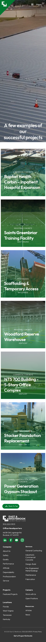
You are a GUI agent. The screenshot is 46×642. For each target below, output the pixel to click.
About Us (6, 551)
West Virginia (8, 611)
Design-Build (30, 564)
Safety (5, 555)
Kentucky (6, 619)
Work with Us (30, 594)
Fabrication (30, 579)
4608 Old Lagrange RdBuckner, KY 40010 (12, 533)
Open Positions (31, 598)
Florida (6, 606)
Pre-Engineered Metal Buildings (31, 569)
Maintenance (30, 575)
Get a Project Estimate (23, 636)
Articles (28, 610)
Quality (6, 559)
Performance (8, 564)
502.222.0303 (9, 524)
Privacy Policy (37, 632)
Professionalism (9, 576)
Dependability (8, 572)
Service (6, 580)
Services (28, 547)
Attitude (6, 568)
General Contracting (33, 550)
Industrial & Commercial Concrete (30, 557)
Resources (29, 606)
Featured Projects (10, 594)
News (27, 614)
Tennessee (7, 615)
